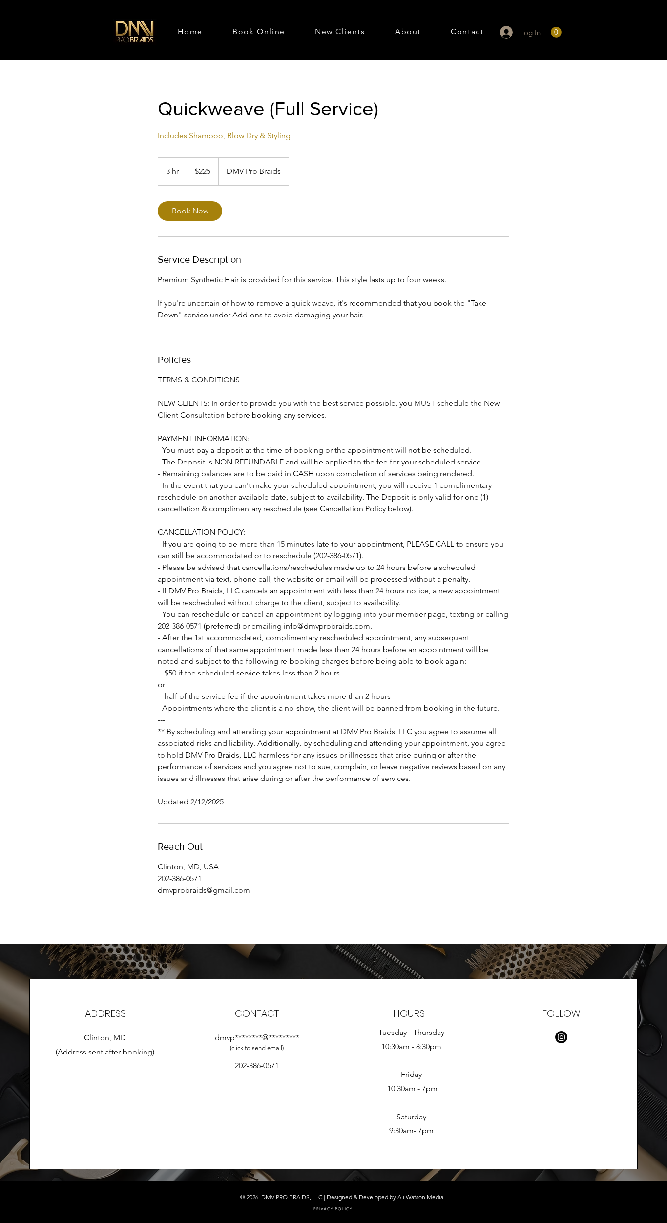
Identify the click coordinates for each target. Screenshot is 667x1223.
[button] (556, 32)
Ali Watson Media (420, 1197)
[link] (190, 211)
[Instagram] (561, 1037)
